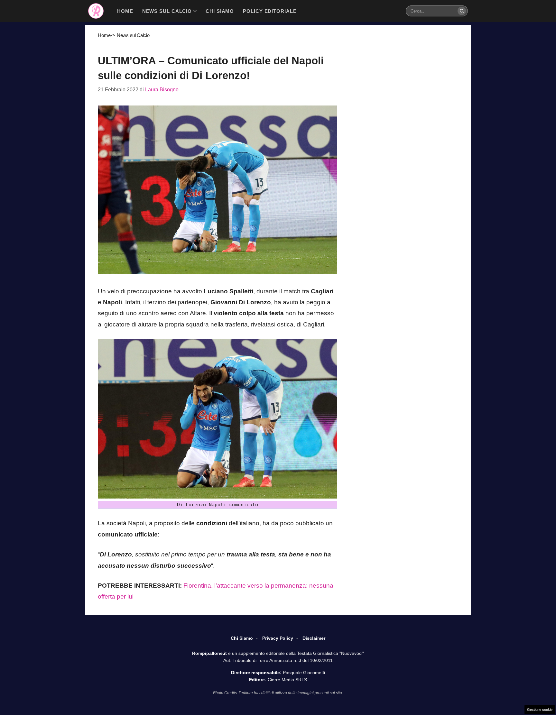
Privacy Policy (277, 638)
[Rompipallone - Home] (96, 11)
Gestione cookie (539, 709)
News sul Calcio (133, 35)
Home (104, 35)
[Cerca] (462, 11)
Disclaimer (313, 638)
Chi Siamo (242, 638)
